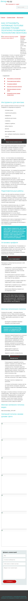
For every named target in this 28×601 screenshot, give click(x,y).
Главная (3, 17)
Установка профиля (12, 84)
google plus (8, 593)
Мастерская (20, 17)
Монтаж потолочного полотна (14, 86)
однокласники (4, 593)
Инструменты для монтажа (14, 78)
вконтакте (11, 593)
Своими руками (11, 17)
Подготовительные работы (13, 81)
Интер (6, 1)
